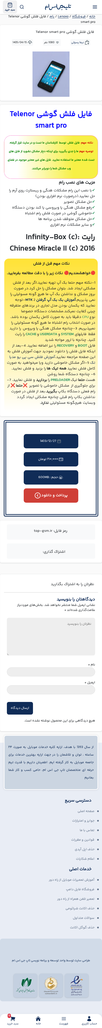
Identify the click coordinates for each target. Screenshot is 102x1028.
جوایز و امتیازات (83, 820)
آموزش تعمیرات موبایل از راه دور (71, 880)
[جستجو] (22, 7)
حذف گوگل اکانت (82, 927)
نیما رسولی (77, 42)
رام (52, 16)
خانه (92, 16)
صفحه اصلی (86, 811)
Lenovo (63, 16)
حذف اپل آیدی (84, 849)
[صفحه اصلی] (58, 7)
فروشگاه (79, 16)
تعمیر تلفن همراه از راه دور (75, 899)
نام (91, 664)
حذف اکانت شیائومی (79, 908)
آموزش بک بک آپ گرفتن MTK (50, 300)
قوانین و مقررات (82, 840)
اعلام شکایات (85, 859)
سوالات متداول (83, 918)
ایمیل (89, 682)
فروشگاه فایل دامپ (80, 889)
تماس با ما (87, 830)
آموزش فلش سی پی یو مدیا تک (52, 360)
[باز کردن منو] (95, 7)
